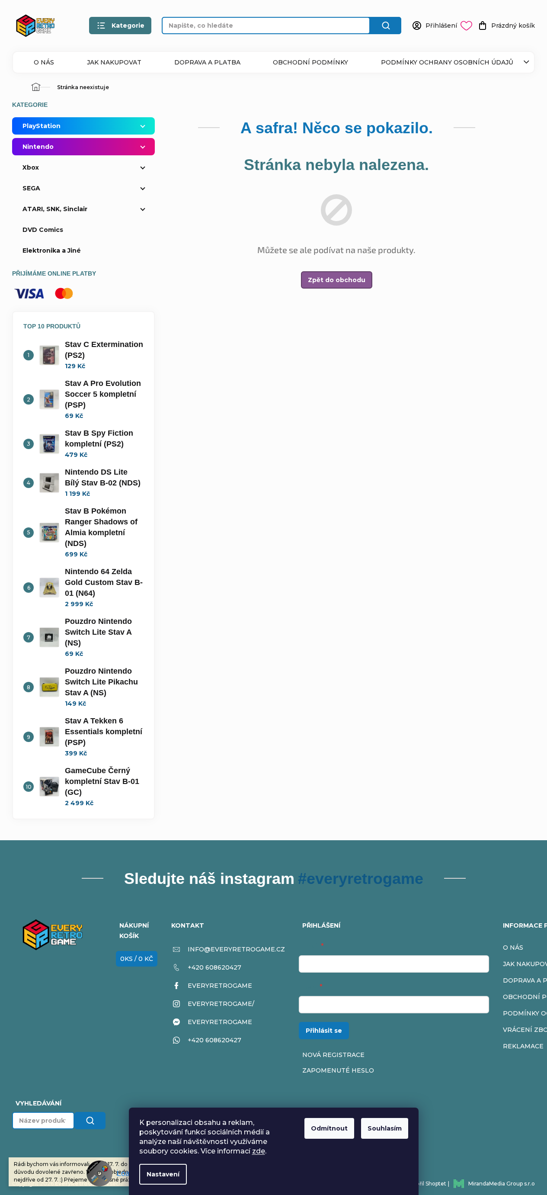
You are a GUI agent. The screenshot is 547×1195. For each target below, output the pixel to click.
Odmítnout (329, 1128)
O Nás (44, 62)
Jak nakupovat (114, 62)
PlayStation (41, 126)
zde (258, 1151)
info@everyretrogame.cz (236, 949)
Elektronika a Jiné (51, 250)
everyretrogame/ (221, 1004)
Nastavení (163, 1174)
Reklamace (523, 1046)
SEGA (31, 188)
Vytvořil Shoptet (425, 1183)
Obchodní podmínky (310, 62)
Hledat (385, 25)
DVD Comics (42, 230)
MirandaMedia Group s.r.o (501, 1183)
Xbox (30, 167)
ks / (136, 959)
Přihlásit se (324, 1030)
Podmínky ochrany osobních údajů (447, 62)
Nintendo (38, 147)
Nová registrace (333, 1055)
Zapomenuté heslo (338, 1070)
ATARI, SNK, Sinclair (54, 209)
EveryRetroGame (220, 985)
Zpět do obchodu (336, 280)
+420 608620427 (214, 967)
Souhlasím (385, 1128)
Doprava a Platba (207, 62)
